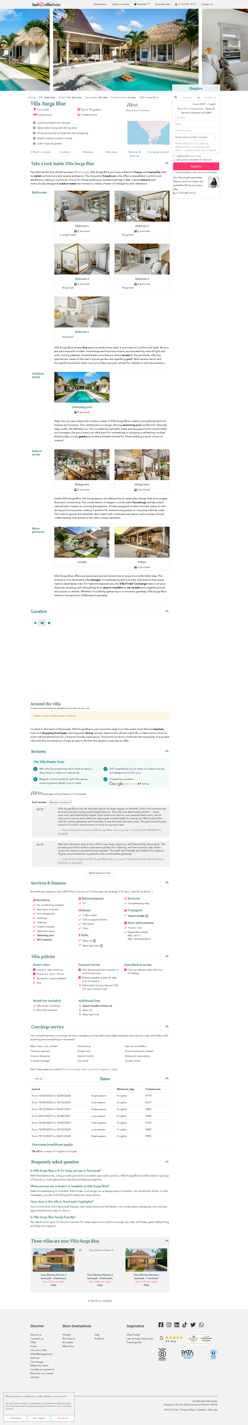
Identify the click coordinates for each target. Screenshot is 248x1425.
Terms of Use (195, 156)
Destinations (100, 4)
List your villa (38, 1350)
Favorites (143, 4)
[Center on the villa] (49, 623)
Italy (97, 1335)
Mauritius (68, 1346)
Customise (15, 1418)
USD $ (38, 1078)
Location (65, 152)
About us (36, 1335)
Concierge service (158, 152)
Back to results (121, 4)
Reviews (88, 152)
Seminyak (43, 109)
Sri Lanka (67, 1342)
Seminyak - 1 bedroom (146, 1278)
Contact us (207, 4)
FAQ (33, 1342)
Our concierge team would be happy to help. (90, 1069)
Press (33, 1346)
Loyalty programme (42, 1369)
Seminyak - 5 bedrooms (100, 1278)
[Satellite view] (35, 623)
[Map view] (42, 623)
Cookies (201, 1409)
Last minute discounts (140, 1338)
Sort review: (39, 802)
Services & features (134, 154)
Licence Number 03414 (204, 1404)
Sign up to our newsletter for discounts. (194, 159)
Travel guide (134, 1342)
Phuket (66, 1335)
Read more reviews (100, 873)
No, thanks (39, 1418)
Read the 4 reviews (138, 110)
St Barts (99, 1338)
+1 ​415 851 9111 (187, 4)
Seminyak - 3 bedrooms (53, 1278)
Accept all (62, 1418)
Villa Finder (133, 1335)
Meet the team (39, 1365)
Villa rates (111, 152)
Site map (213, 1409)
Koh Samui (68, 1338)
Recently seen (162, 4)
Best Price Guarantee (190, 109)
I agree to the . (188, 156)
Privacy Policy (188, 1409)
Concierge (36, 1362)
